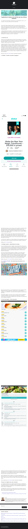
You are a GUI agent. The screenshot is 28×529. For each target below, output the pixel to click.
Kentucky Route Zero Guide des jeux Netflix (9, 492)
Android (10, 53)
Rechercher (24, 507)
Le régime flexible (6, 261)
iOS (7, 53)
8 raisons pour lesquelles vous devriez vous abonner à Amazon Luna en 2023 (14, 493)
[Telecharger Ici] (14, 3)
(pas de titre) (3, 517)
